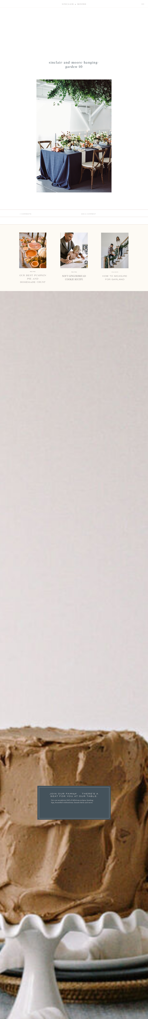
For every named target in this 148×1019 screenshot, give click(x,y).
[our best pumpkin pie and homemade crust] (32, 250)
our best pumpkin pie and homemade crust (32, 278)
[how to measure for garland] (114, 250)
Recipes (74, 272)
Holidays (114, 272)
